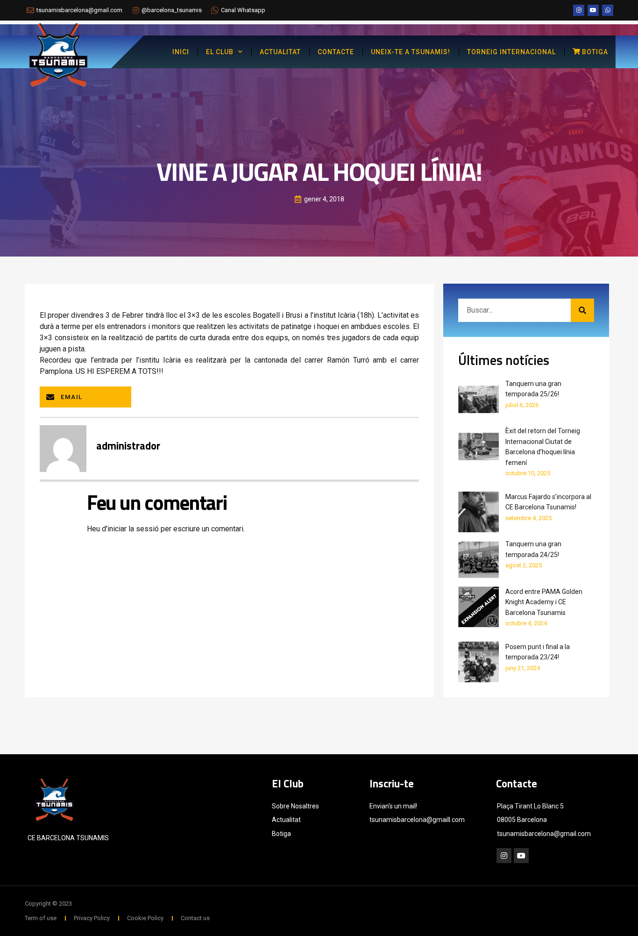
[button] (85, 396)
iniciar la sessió (133, 528)
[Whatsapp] (607, 10)
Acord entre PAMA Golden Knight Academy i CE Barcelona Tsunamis (543, 602)
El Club (220, 52)
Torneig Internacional (511, 52)
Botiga (595, 52)
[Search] (582, 310)
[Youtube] (593, 10)
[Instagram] (578, 10)
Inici (180, 52)
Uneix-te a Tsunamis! (410, 52)
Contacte (336, 52)
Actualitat (280, 52)
